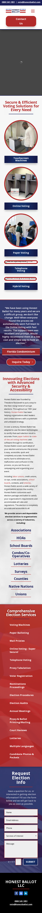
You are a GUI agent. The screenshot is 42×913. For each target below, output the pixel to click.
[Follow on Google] (21, 893)
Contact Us (21, 21)
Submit (30, 861)
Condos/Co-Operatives (21, 554)
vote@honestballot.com (21, 904)
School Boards (21, 545)
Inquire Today (21, 362)
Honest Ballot (17, 412)
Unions (21, 594)
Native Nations (21, 586)
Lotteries (21, 564)
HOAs (21, 538)
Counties (21, 578)
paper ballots (23, 436)
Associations (21, 530)
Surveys (21, 571)
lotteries (27, 483)
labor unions (18, 476)
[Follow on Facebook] (16, 893)
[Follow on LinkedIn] (26, 893)
